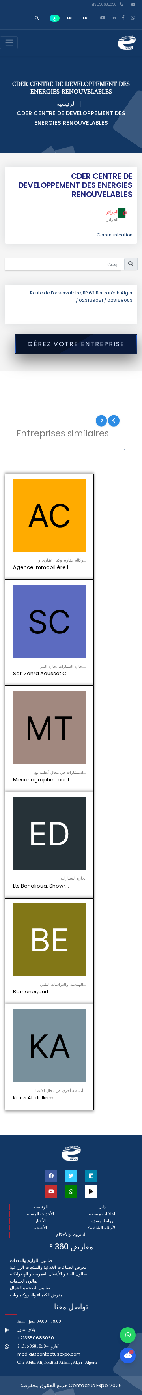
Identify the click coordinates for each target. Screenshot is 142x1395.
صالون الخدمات (23, 1281)
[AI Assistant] (128, 1355)
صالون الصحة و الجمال (30, 1287)
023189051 (91, 300)
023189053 (120, 300)
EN (69, 18)
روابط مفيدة (102, 1220)
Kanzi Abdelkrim (33, 1097)
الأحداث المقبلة (40, 1214)
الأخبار (40, 1220)
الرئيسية (66, 104)
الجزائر (112, 212)
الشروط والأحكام (71, 1234)
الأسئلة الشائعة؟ (102, 1227)
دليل (102, 1207)
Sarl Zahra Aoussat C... (41, 673)
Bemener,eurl (30, 991)
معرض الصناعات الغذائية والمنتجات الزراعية (48, 1267)
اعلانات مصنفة (102, 1214)
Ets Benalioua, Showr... (41, 885)
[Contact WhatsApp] (128, 1335)
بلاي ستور (26, 1329)
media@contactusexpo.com (48, 1354)
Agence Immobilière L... (43, 567)
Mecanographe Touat (41, 779)
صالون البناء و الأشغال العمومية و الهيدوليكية (48, 1274)
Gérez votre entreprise (76, 343)
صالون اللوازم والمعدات (31, 1260)
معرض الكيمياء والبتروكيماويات (36, 1295)
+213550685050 (106, 4)
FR (85, 18)
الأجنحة (40, 1227)
